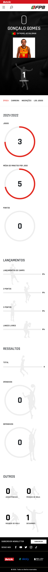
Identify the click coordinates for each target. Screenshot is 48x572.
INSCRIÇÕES (26, 101)
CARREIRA (15, 101)
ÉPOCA (6, 101)
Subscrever (38, 541)
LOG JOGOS (38, 101)
